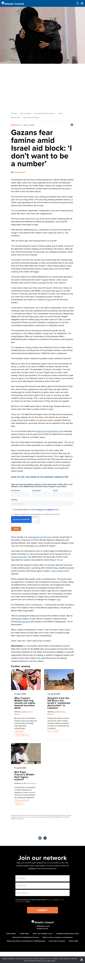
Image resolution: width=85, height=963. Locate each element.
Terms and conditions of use (42, 933)
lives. (59, 599)
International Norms (22, 800)
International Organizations (44, 113)
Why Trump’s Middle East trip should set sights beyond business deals (24, 703)
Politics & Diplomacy (21, 735)
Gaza (49, 299)
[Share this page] (45, 838)
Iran (50, 731)
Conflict (14, 113)
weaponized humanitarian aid (48, 431)
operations (55, 581)
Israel (60, 113)
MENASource (16, 125)
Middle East (15, 117)
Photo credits (73, 941)
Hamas (36, 316)
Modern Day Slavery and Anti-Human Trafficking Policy (26, 941)
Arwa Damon (19, 172)
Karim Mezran (31, 783)
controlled (42, 282)
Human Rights (25, 113)
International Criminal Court (40, 537)
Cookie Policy (24, 933)
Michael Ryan (24, 621)
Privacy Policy (50, 899)
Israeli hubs (48, 333)
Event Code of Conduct (57, 941)
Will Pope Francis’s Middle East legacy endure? (24, 775)
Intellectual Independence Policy (67, 933)
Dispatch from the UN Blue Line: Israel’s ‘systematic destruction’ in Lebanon (59, 703)
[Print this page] (72, 125)
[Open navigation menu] (82, 3)
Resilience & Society (31, 117)
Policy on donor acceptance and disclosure (58, 937)
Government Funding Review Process (26, 937)
